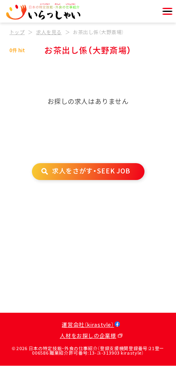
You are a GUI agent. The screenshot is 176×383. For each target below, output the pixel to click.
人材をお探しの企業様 (88, 336)
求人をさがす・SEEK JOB (91, 171)
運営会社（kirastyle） (88, 325)
